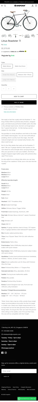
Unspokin (7, 394)
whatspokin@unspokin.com (12, 334)
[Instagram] (6, 353)
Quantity (4, 85)
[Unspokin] (19, 6)
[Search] (6, 6)
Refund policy (21, 389)
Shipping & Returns (6, 387)
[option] (19, 20)
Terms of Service (12, 389)
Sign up (6, 376)
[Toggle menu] (2, 6)
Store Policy (16, 387)
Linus (5, 44)
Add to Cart (19, 96)
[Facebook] (2, 353)
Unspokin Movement (26, 387)
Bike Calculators (31, 389)
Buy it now (19, 102)
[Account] (32, 6)
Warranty (3, 389)
